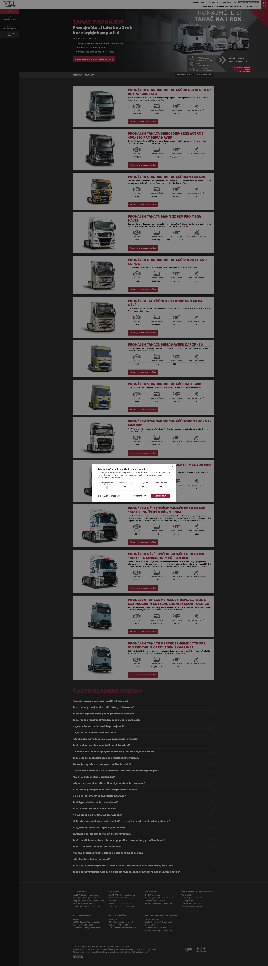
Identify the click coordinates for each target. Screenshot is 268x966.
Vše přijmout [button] (160, 496)
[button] (109, 496)
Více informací (115, 478)
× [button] (172, 466)
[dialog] (134, 483)
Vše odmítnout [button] (139, 496)
